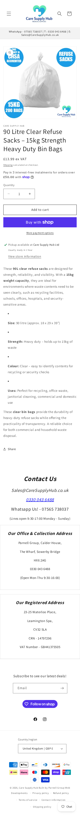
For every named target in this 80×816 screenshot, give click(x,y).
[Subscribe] (62, 688)
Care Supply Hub (28, 787)
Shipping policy (42, 806)
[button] (9, 14)
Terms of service (28, 799)
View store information (24, 256)
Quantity (8, 185)
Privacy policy (40, 793)
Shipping (8, 165)
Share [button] (12, 449)
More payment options (40, 232)
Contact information (54, 799)
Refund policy (61, 793)
